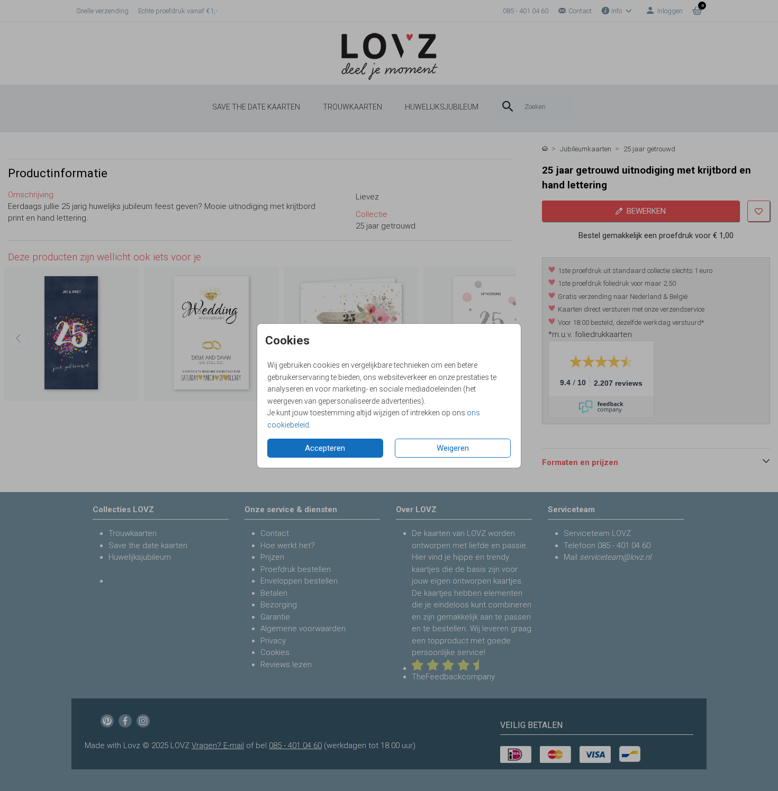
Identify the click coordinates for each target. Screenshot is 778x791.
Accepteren (325, 448)
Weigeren (453, 448)
